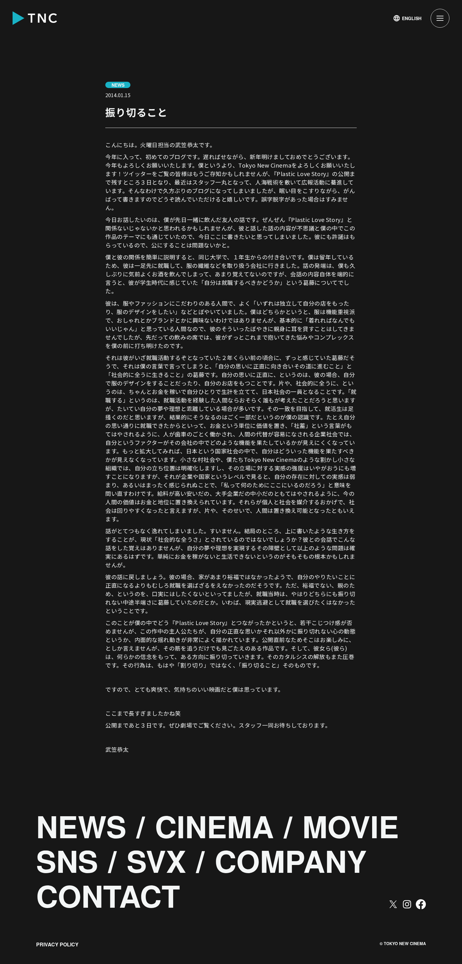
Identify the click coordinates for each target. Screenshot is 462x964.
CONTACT (108, 895)
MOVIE (350, 826)
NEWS (81, 826)
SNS (67, 861)
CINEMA (214, 826)
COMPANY (291, 861)
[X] (393, 904)
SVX (156, 861)
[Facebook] (421, 904)
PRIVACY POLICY (57, 944)
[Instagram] (407, 904)
